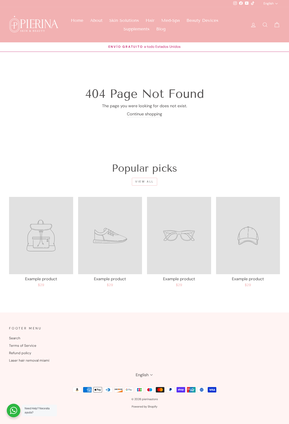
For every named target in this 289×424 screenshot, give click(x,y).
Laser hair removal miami (29, 360)
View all (144, 181)
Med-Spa (170, 20)
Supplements (136, 29)
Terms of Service (22, 345)
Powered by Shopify (144, 406)
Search (14, 338)
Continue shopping (144, 114)
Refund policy (20, 353)
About (96, 20)
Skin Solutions (124, 20)
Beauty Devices (202, 20)
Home (77, 20)
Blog (160, 29)
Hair (150, 20)
